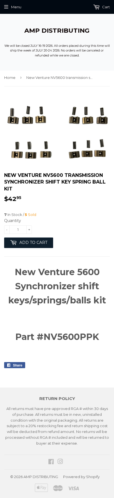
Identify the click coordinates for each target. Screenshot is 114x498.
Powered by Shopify (81, 476)
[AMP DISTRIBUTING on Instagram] (60, 462)
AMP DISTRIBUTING (57, 30)
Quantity (12, 220)
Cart (105, 7)
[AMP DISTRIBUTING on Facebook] (51, 462)
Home (9, 77)
